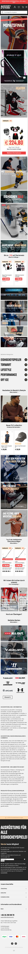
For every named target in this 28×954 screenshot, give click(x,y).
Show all (7, 697)
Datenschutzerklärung (6, 929)
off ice (5, 380)
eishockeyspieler (11, 360)
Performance (9, 375)
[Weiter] (25, 267)
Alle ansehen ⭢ (14, 543)
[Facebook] (12, 944)
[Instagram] (16, 944)
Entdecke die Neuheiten (13, 427)
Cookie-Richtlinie (5, 928)
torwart (6, 365)
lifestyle (6, 370)
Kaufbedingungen (5, 926)
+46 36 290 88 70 (7, 915)
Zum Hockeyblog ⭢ (14, 584)
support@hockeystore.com (7, 917)
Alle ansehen (13, 622)
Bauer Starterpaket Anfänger (14, 149)
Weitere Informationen (14, 153)
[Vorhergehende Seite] (3, 267)
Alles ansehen (13, 392)
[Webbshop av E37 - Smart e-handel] (14, 950)
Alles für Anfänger (13, 257)
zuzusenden (4, 872)
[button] (2, 599)
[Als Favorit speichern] (12, 261)
